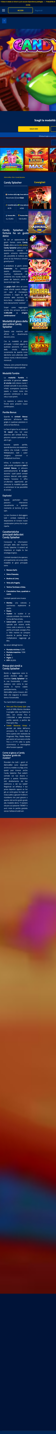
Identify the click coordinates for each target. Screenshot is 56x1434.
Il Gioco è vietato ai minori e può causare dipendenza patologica (22, 1)
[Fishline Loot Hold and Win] (39, 319)
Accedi (20, 10)
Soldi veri (34, 129)
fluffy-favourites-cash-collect (11, 149)
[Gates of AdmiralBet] (39, 222)
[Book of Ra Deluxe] (39, 197)
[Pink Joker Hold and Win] (39, 270)
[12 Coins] (39, 344)
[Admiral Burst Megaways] (39, 295)
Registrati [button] (38, 10)
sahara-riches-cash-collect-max (35, 150)
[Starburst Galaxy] (39, 246)
